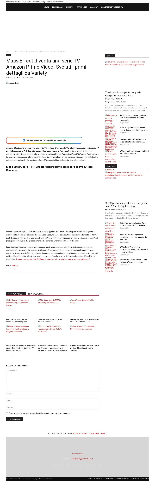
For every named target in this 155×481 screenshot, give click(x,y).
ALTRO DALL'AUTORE (35, 294)
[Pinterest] (131, 1)
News (46, 7)
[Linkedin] (127, 1)
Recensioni (57, 7)
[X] (143, 1)
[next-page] (11, 355)
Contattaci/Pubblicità (13, 2)
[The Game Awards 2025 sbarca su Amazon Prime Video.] (52, 308)
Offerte (69, 7)
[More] (48, 281)
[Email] (36, 281)
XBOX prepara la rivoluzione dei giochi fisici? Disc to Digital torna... (126, 205)
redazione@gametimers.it (82, 459)
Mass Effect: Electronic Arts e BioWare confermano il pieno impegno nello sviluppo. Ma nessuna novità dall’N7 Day (52, 348)
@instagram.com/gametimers (90, 433)
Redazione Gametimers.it (55, 2)
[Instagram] (123, 1)
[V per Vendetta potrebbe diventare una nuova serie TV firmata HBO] (84, 308)
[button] (146, 7)
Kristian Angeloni (14, 78)
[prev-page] (7, 355)
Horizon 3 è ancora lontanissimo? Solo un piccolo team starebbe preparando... (133, 117)
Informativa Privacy (39, 2)
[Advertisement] (77, 29)
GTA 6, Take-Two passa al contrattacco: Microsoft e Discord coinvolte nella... (133, 249)
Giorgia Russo (110, 102)
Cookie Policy (26, 2)
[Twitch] (139, 1)
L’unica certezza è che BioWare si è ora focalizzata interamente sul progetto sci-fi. (53, 259)
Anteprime (82, 7)
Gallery (94, 7)
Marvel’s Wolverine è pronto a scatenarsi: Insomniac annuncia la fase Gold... (133, 237)
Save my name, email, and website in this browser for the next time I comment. (40, 413)
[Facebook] (119, 1)
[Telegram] (135, 1)
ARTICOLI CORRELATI (16, 294)
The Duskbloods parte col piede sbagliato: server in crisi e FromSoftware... (123, 95)
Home (8, 51)
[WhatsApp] (25, 281)
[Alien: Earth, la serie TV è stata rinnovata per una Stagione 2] (21, 308)
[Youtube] (147, 1)
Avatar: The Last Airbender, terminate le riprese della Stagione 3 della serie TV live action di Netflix (20, 348)
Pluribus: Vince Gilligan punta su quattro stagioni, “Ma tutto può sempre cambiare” (84, 348)
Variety (15, 265)
